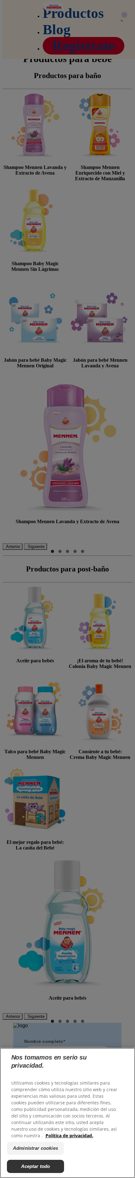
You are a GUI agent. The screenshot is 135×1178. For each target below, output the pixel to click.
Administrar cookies (35, 1148)
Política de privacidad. (69, 1136)
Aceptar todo (35, 1166)
